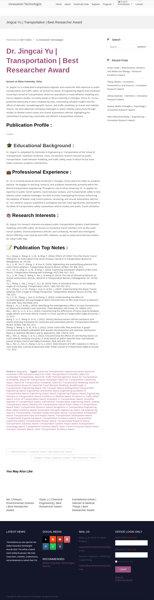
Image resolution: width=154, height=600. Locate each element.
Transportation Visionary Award (42, 426)
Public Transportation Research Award (33, 407)
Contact (139, 4)
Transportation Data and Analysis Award (34, 415)
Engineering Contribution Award (43, 390)
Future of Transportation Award (30, 399)
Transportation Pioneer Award (41, 420)
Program (107, 4)
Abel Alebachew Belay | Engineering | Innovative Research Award (126, 118)
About (68, 4)
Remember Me (125, 561)
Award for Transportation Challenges (38, 379)
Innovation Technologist (25, 4)
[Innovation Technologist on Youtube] (60, 539)
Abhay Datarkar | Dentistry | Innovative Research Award (127, 97)
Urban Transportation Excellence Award (54, 429)
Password (125, 549)
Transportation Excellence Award (58, 418)
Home (59, 4)
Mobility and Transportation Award (47, 404)
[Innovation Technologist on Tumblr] (60, 546)
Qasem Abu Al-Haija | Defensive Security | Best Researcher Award (53, 503)
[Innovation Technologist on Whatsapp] (53, 546)
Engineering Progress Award (71, 393)
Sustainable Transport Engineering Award (58, 410)
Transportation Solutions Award (22, 423)
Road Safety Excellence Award (21, 410)
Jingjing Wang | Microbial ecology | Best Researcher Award (20, 503)
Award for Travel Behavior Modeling (50, 385)
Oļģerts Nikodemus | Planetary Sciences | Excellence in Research (86, 503)
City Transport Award (53, 388)
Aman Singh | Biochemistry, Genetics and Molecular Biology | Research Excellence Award (126, 71)
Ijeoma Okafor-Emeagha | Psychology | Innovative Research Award (127, 108)
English (124, 2)
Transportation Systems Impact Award (58, 423)
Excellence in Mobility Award (56, 396)
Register (96, 4)
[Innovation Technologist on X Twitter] (46, 539)
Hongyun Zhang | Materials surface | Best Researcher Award (65, 457)
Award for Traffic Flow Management (53, 376)
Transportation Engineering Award (23, 418)
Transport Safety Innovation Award (49, 412)
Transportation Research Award (73, 420)
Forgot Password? (124, 580)
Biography (22, 371)
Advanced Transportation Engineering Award (61, 371)
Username (126, 537)
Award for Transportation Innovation (32, 382)
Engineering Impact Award (42, 393)
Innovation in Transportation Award (65, 399)
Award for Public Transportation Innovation (56, 374)
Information (123, 4)
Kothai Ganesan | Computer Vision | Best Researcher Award (41, 451)
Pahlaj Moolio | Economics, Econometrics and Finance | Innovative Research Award (127, 85)
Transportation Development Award (74, 415)
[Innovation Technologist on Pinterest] (67, 539)
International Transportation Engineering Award (66, 401)
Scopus (10, 134)
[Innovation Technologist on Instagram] (46, 546)
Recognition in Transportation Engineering (75, 407)
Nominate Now (81, 4)
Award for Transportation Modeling (70, 382)
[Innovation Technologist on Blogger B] (53, 539)
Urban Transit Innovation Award (75, 426)
